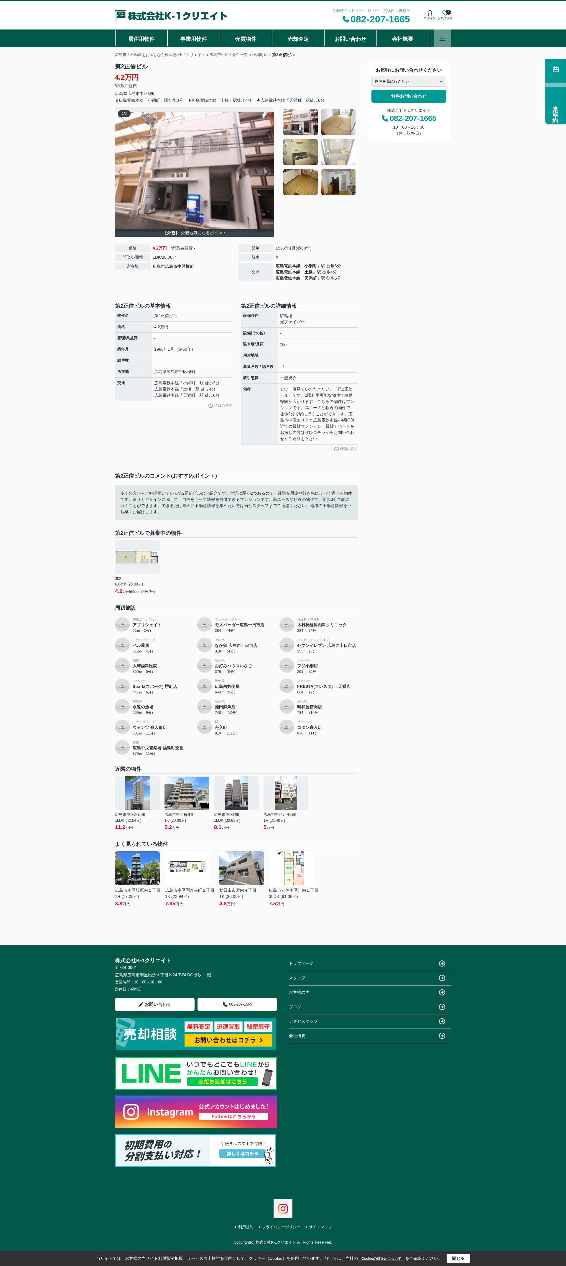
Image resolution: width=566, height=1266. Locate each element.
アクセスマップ (303, 1021)
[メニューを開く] (442, 38)
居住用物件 (141, 39)
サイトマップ (320, 1227)
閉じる (458, 1258)
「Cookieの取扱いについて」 (381, 1259)
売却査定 (298, 39)
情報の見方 (223, 406)
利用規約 (246, 1227)
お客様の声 (299, 992)
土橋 (309, 272)
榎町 (152, 93)
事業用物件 (193, 39)
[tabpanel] (320, 152)
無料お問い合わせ (409, 96)
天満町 (311, 278)
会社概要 (402, 39)
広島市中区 (137, 93)
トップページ (301, 963)
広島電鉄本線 (288, 265)
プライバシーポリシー (281, 1227)
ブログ (295, 1006)
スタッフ (297, 977)
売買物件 (245, 39)
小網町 (311, 265)
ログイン (430, 18)
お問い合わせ (350, 39)
